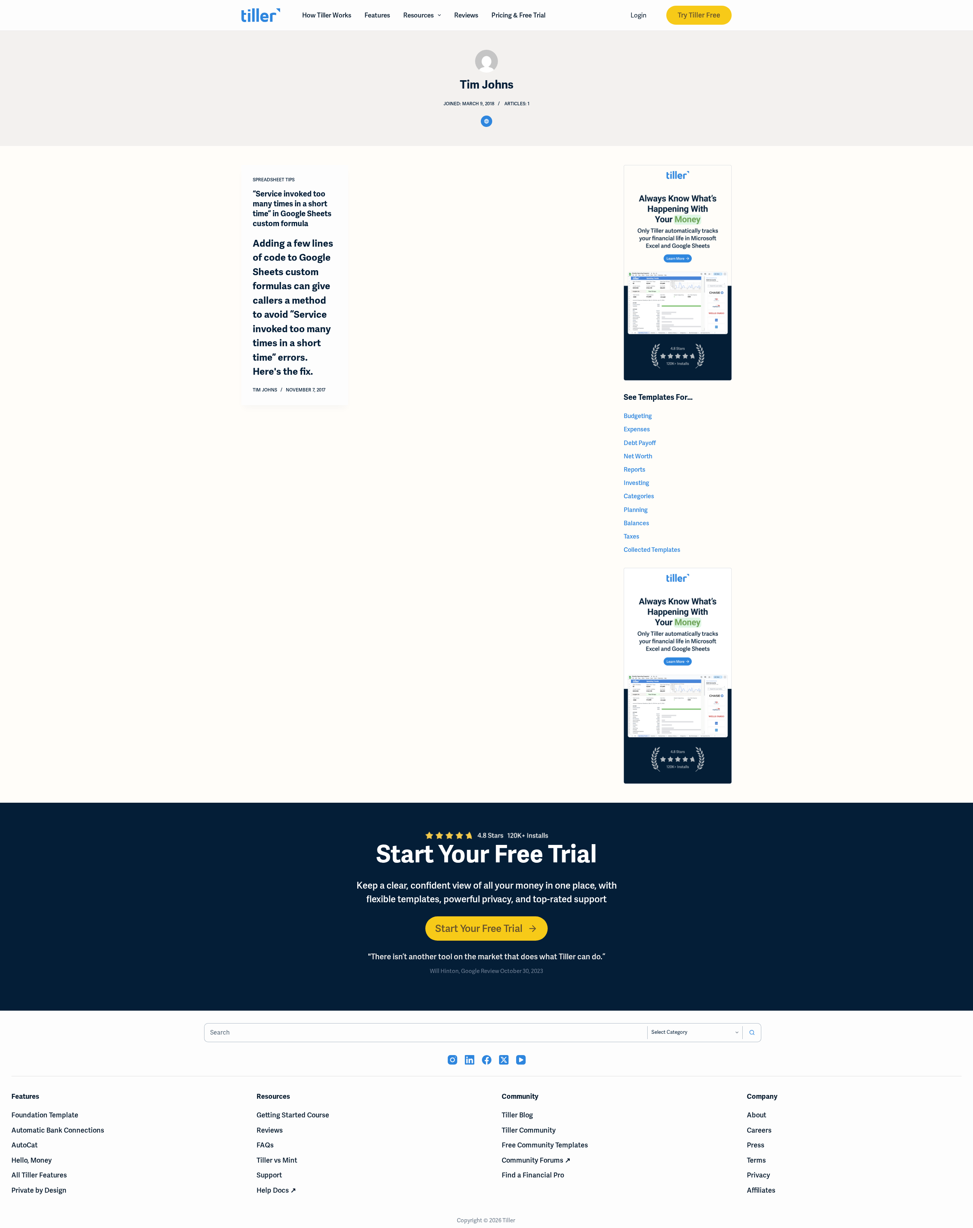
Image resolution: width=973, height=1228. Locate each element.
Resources (418, 15)
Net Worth (638, 456)
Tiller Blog (517, 1115)
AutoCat (24, 1145)
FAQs (265, 1145)
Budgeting (638, 416)
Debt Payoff (640, 443)
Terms (756, 1160)
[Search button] (752, 1033)
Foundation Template (44, 1115)
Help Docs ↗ (276, 1190)
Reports (634, 470)
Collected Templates (652, 550)
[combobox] (426, 1032)
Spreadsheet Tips (274, 180)
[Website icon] (486, 121)
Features (377, 15)
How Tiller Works (326, 15)
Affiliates (761, 1190)
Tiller (509, 1220)
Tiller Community (529, 1130)
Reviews (466, 15)
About (756, 1115)
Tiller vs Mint (277, 1160)
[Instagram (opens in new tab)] (452, 1060)
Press (755, 1145)
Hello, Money (31, 1160)
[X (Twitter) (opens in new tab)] (504, 1060)
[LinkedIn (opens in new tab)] (469, 1060)
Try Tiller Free (699, 15)
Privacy (758, 1175)
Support (269, 1175)
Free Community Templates (545, 1145)
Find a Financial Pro (533, 1175)
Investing (636, 483)
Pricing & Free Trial (518, 15)
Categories (639, 496)
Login (639, 15)
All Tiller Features (39, 1175)
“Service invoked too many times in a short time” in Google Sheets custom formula (292, 208)
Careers (759, 1130)
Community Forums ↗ (536, 1160)
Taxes (631, 536)
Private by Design (39, 1190)
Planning (636, 510)
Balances (636, 523)
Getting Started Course (293, 1115)
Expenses (637, 429)
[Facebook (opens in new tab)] (486, 1060)
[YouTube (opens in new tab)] (521, 1060)
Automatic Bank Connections (57, 1130)
